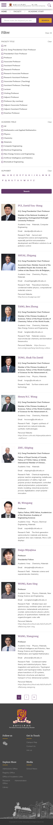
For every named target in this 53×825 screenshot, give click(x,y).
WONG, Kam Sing (28, 583)
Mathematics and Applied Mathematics (20, 130)
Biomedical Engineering (13, 162)
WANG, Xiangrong (28, 636)
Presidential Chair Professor (15, 53)
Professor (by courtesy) (13, 101)
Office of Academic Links (13, 776)
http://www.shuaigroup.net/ (29, 297)
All (5, 46)
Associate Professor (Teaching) (17, 81)
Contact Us (31, 746)
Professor (8, 57)
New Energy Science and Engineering (19, 154)
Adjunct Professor (11, 97)
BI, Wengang (25, 502)
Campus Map (31, 742)
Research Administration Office (14, 782)
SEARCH (45, 20)
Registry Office (9, 772)
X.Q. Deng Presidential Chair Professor (20, 50)
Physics (7, 134)
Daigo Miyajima (27, 550)
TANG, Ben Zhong (28, 306)
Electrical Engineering (13, 150)
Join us (29, 750)
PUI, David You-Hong (30, 205)
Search (27, 191)
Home (4, 11)
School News (31, 769)
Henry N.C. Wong (27, 396)
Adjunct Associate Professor (15, 105)
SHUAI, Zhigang (27, 255)
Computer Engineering (13, 146)
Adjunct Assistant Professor (15, 109)
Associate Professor (12, 61)
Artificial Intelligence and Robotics (18, 158)
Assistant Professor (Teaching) (17, 85)
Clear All (48, 33)
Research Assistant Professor (16, 77)
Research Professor (12, 69)
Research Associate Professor (16, 73)
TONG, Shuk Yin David (30, 357)
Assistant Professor (12, 65)
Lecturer (7, 89)
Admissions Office (10, 769)
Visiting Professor (11, 93)
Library (5, 787)
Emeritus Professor (12, 113)
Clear (50, 41)
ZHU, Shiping (25, 447)
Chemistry (8, 138)
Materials (8, 142)
